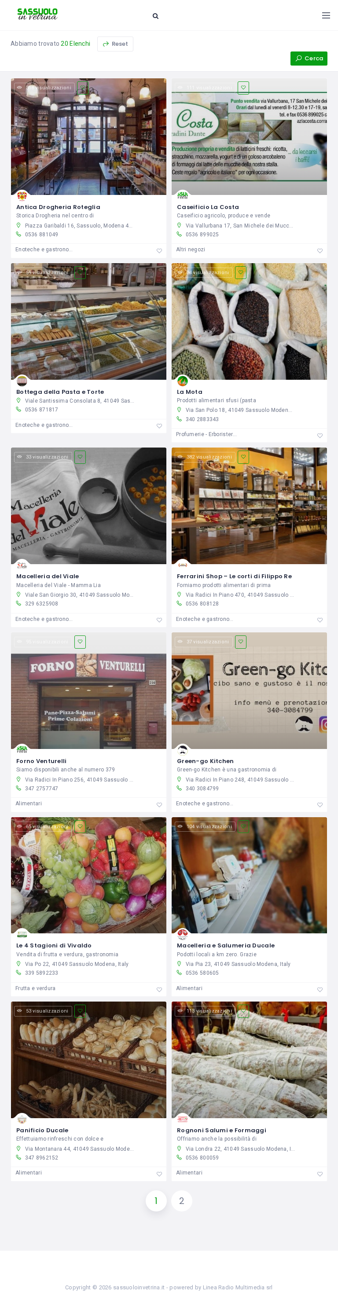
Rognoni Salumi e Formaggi (221, 1130)
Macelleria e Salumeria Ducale (226, 945)
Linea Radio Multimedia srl (238, 1287)
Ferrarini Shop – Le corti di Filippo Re (234, 576)
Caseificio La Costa (208, 207)
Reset (119, 44)
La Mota (189, 392)
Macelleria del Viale (47, 576)
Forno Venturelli (41, 761)
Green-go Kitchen (205, 761)
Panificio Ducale (42, 1130)
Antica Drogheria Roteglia (58, 207)
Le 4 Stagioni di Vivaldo (54, 945)
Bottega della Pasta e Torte (60, 392)
